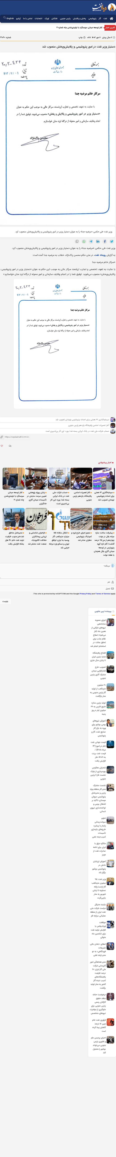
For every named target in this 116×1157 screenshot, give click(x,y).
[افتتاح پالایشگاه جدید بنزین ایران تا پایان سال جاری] (110, 655)
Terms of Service (102, 593)
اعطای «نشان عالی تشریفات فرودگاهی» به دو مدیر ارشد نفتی (98, 950)
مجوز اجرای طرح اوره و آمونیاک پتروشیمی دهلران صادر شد (81, 536)
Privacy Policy (85, 593)
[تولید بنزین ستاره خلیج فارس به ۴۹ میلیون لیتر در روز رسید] (110, 705)
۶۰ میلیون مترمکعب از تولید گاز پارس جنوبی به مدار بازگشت (98, 690)
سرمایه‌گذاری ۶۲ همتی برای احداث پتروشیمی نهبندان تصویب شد (82, 419)
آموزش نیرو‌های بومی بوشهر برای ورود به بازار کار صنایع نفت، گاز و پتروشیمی (98, 728)
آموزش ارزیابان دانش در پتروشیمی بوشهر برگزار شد (99, 867)
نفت (105, 18)
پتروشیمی (92, 18)
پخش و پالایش (79, 18)
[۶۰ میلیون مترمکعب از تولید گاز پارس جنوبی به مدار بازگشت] (110, 687)
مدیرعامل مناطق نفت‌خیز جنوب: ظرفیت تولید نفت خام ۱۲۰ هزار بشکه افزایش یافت (14, 538)
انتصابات (38, 18)
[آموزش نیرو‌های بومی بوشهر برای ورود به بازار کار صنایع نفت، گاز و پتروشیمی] (110, 723)
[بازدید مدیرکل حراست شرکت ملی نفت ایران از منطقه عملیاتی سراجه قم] (110, 906)
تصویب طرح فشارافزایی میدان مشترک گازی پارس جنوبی (98, 673)
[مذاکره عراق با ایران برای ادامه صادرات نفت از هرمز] (110, 845)
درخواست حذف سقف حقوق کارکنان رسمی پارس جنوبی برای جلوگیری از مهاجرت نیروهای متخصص (98, 1004)
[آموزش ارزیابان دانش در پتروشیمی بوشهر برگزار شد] (110, 863)
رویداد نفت (100, 255)
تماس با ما (27, 18)
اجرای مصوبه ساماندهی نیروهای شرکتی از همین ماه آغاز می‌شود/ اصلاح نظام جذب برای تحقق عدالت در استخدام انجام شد (98, 633)
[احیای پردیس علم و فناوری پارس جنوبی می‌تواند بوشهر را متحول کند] (110, 1040)
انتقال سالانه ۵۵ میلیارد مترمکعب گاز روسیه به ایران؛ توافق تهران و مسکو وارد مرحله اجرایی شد (59, 540)
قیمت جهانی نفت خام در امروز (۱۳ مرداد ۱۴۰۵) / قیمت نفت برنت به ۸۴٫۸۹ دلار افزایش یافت (98, 752)
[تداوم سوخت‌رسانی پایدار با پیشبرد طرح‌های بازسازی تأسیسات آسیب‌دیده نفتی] (110, 820)
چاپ (81, 37)
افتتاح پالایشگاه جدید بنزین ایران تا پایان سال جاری (98, 656)
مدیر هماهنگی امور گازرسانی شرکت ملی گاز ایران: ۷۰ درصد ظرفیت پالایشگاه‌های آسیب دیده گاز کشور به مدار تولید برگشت (98, 975)
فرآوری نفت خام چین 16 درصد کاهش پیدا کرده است (99, 1026)
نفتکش (54, 18)
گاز (100, 18)
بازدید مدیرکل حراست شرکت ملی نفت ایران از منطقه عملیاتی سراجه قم (98, 910)
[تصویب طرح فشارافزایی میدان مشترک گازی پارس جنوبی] (110, 669)
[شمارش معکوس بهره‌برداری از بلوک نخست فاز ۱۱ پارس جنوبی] (110, 770)
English (10, 18)
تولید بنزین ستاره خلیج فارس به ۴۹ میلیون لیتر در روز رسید (98, 708)
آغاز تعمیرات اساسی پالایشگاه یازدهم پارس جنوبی (88, 425)
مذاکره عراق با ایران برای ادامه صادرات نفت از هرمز (99, 849)
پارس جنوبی (65, 18)
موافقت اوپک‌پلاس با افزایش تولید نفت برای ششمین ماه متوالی (98, 930)
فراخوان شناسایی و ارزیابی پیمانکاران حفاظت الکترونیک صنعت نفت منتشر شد (37, 538)
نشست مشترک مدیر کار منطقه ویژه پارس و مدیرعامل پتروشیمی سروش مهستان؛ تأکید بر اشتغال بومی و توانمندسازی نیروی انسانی (98, 798)
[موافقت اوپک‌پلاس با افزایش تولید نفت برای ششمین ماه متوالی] (110, 924)
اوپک (47, 18)
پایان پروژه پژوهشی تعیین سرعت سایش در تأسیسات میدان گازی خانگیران (37, 498)
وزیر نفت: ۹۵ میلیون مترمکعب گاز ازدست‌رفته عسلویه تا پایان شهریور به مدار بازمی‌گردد (99, 888)
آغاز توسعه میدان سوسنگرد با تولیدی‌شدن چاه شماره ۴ (79, 27)
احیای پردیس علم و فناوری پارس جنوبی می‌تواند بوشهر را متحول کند (98, 1045)
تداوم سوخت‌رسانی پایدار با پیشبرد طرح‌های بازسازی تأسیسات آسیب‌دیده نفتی (98, 827)
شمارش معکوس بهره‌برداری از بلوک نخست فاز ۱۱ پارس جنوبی (98, 773)
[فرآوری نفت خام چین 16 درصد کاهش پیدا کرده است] (110, 1022)
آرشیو (18, 18)
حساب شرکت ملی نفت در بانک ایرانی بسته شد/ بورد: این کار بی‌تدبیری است (77, 431)
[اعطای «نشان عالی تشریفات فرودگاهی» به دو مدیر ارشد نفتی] (110, 946)
